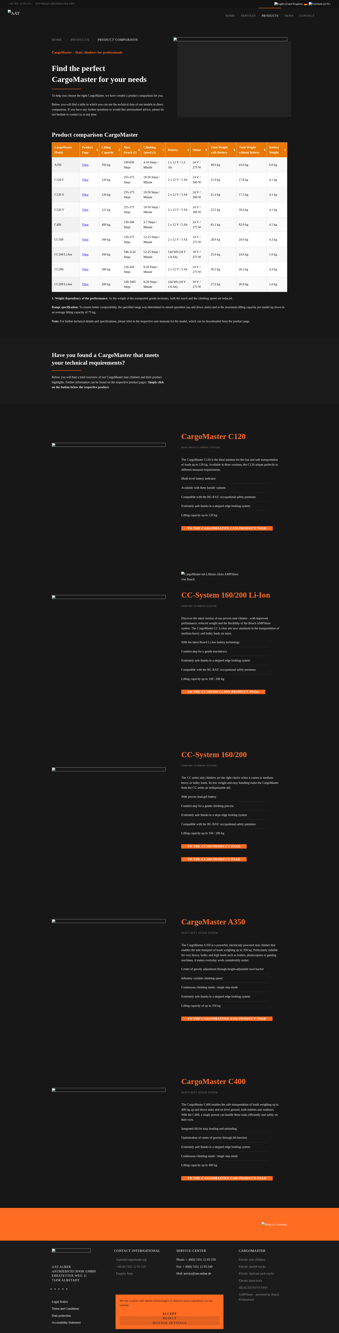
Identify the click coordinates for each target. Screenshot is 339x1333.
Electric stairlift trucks (252, 1266)
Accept (169, 1313)
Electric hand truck (250, 1280)
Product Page (87, 150)
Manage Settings (169, 1323)
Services (248, 15)
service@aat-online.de (197, 1273)
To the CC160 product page (214, 846)
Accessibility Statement (66, 1322)
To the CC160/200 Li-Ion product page (223, 691)
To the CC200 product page (214, 859)
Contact (306, 15)
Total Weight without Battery (249, 150)
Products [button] (270, 15)
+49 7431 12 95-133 (19, 3)
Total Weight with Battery (219, 150)
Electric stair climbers (252, 1259)
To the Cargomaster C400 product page (227, 1178)
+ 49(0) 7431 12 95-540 (197, 1266)
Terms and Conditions (65, 1308)
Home (230, 15)
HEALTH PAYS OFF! (253, 1287)
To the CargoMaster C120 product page (227, 528)
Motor (197, 150)
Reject (170, 1318)
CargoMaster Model (63, 150)
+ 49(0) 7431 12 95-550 (201, 1259)
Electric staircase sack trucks (256, 1273)
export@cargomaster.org (55, 3)
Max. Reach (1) (130, 150)
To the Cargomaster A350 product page (226, 1018)
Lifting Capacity (108, 150)
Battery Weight (274, 150)
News (288, 15)
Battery (173, 150)
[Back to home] (14, 16)
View (85, 164)
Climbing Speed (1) (149, 150)
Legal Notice (60, 1301)
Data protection (61, 1315)
